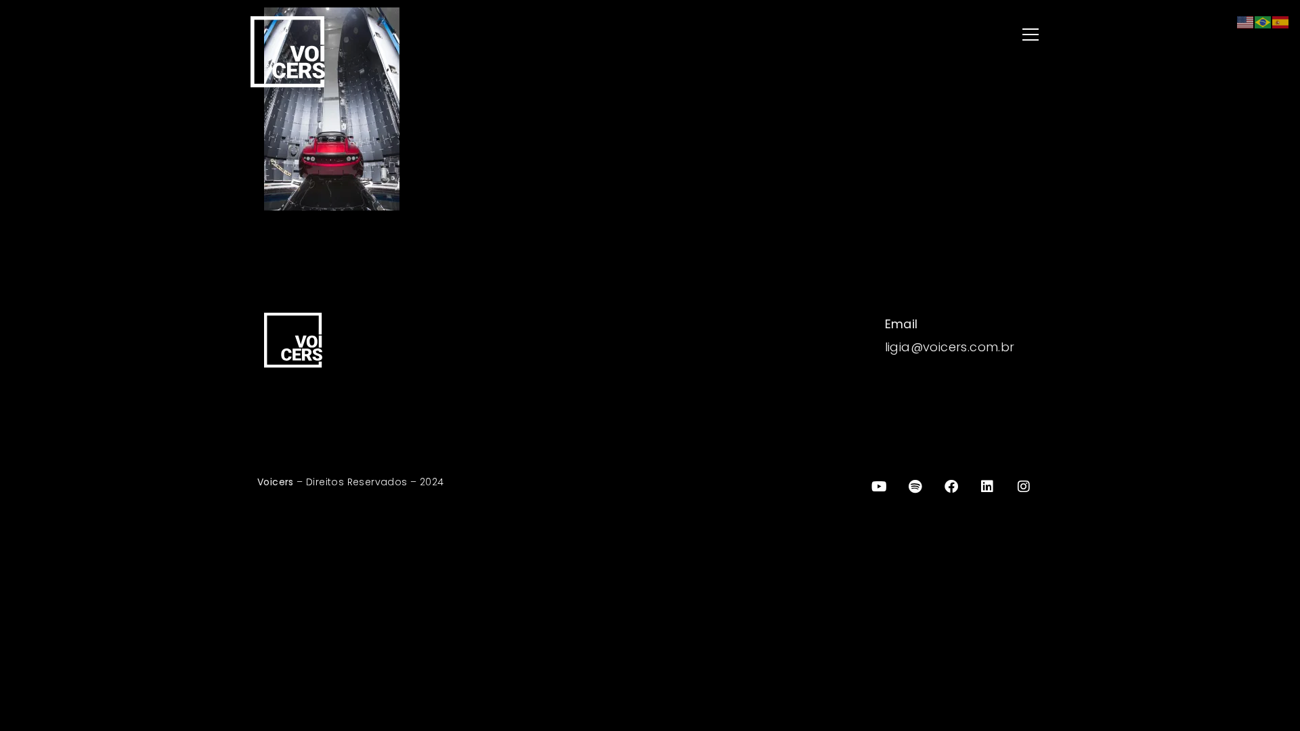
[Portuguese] (1263, 21)
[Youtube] (879, 486)
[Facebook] (951, 486)
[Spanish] (1281, 21)
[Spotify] (915, 486)
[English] (1246, 21)
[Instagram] (1024, 486)
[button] (853, 35)
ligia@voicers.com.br (950, 346)
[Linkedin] (988, 486)
